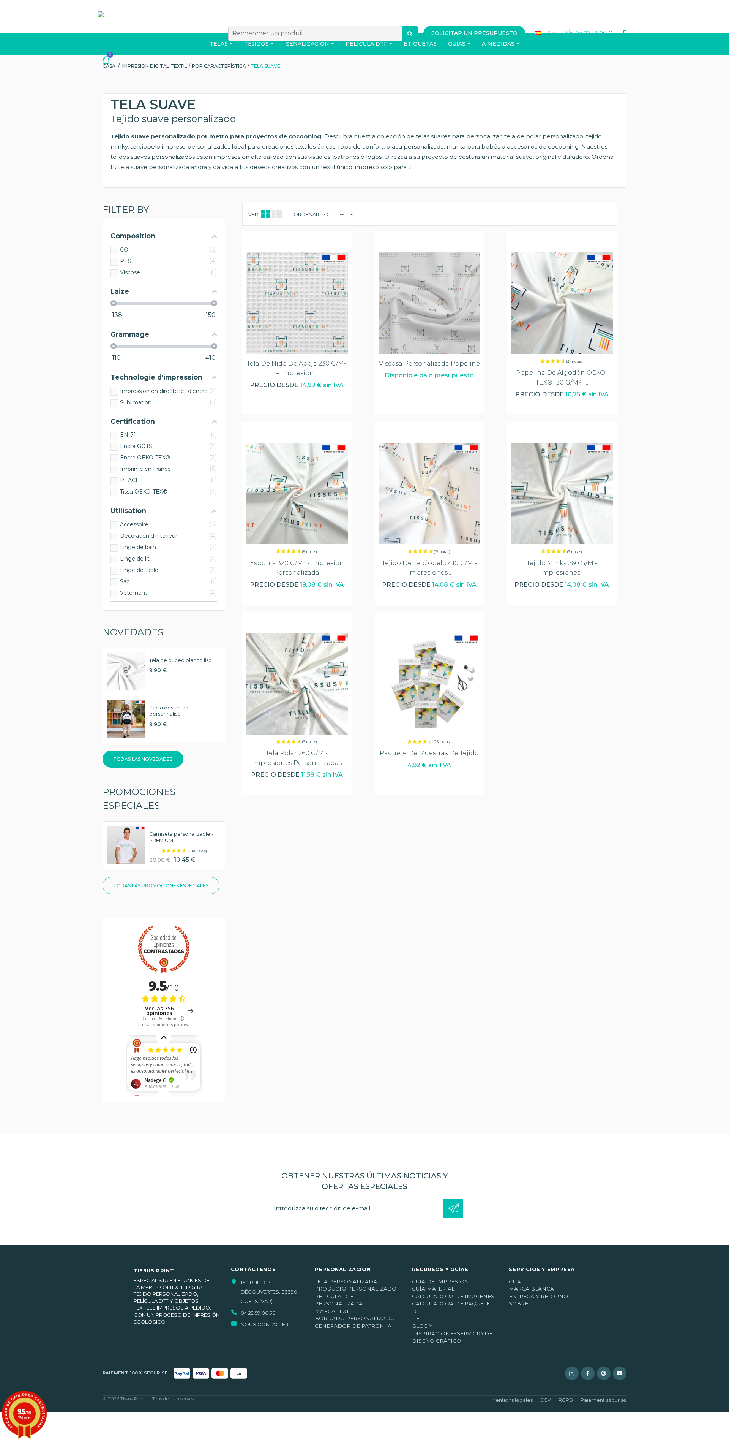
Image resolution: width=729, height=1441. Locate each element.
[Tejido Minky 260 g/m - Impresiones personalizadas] (561, 493)
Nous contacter (265, 1324)
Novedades (133, 632)
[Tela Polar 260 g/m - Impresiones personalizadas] (296, 684)
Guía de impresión (440, 1281)
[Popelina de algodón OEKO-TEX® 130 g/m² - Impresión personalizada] (561, 303)
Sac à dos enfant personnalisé (169, 711)
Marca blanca (531, 1289)
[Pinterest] (604, 1373)
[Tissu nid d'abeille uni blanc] (126, 671)
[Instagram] (572, 1373)
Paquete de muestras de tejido (429, 753)
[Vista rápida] (296, 244)
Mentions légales (512, 1400)
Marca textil (334, 1311)
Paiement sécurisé (603, 1400)
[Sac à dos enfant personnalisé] (126, 718)
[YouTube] (619, 1373)
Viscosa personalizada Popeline (429, 363)
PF (415, 1318)
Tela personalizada (346, 1281)
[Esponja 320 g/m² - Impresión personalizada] (296, 493)
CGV (545, 1400)
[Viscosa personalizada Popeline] (429, 303)
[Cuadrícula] (265, 214)
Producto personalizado (355, 1289)
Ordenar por (312, 214)
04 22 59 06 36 (594, 33)
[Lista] (277, 214)
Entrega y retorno (538, 1296)
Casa (109, 66)
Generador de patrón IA (353, 1326)
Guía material (433, 1289)
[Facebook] (588, 1373)
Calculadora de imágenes (453, 1296)
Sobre (518, 1303)
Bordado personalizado (355, 1318)
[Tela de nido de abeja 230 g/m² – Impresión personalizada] (296, 303)
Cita (515, 1281)
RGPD (566, 1400)
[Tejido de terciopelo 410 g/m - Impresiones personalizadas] (429, 493)
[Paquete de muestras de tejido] (429, 684)
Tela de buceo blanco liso (180, 660)
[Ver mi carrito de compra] (106, 60)
